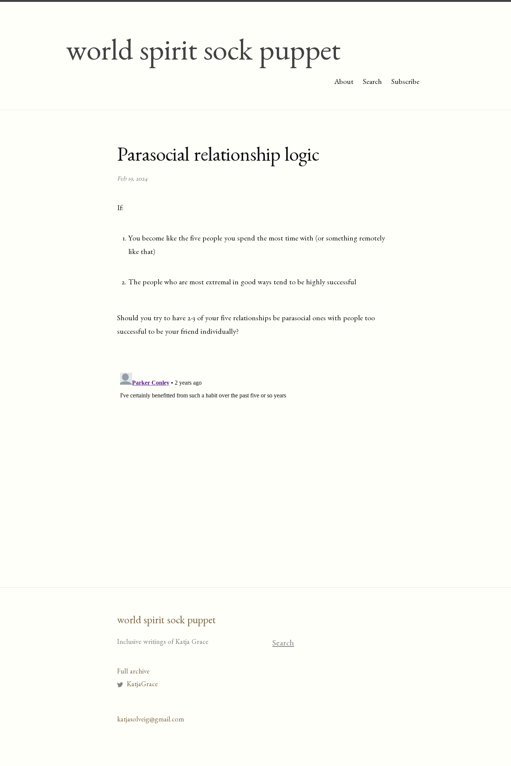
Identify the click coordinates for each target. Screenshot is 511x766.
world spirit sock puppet (203, 56)
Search (372, 83)
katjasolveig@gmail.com (150, 720)
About (344, 83)
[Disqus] (255, 463)
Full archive (133, 672)
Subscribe (405, 83)
